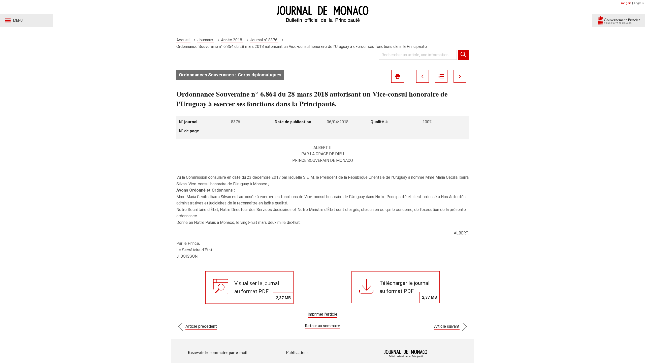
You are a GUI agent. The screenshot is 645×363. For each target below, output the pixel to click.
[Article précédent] (422, 76)
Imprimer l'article (322, 314)
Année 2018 (232, 40)
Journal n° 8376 (264, 40)
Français (625, 3)
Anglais (639, 3)
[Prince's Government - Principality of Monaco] (618, 20)
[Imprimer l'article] (397, 76)
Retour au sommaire (322, 325)
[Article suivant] (460, 76)
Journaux (205, 40)
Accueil (183, 40)
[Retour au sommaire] (441, 76)
